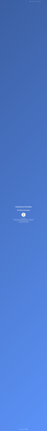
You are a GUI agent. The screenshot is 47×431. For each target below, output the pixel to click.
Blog (35, 1)
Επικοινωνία (38, 1)
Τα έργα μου (33, 1)
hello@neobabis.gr (21, 429)
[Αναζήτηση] (36, 3)
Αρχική (30, 1)
